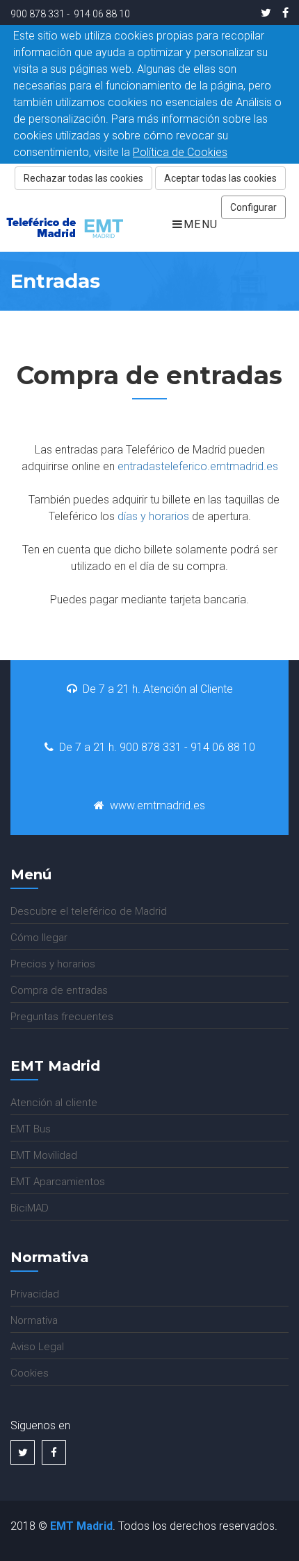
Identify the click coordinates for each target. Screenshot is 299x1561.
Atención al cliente (53, 1102)
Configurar (253, 207)
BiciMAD (29, 1208)
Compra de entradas (59, 990)
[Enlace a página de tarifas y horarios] (190, 516)
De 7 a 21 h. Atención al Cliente (158, 689)
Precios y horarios (52, 964)
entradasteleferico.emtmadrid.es (198, 466)
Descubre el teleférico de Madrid (88, 911)
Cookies (29, 1373)
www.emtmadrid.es (157, 805)
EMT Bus (30, 1129)
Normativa (34, 1320)
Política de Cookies (180, 152)
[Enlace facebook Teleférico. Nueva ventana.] (283, 12)
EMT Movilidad (43, 1155)
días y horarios (153, 516)
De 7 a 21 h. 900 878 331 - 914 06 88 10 (157, 747)
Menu (201, 224)
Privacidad (34, 1294)
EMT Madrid (81, 1526)
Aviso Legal (37, 1346)
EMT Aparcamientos (57, 1181)
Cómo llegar (38, 937)
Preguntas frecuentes (61, 1016)
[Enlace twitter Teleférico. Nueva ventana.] (266, 12)
